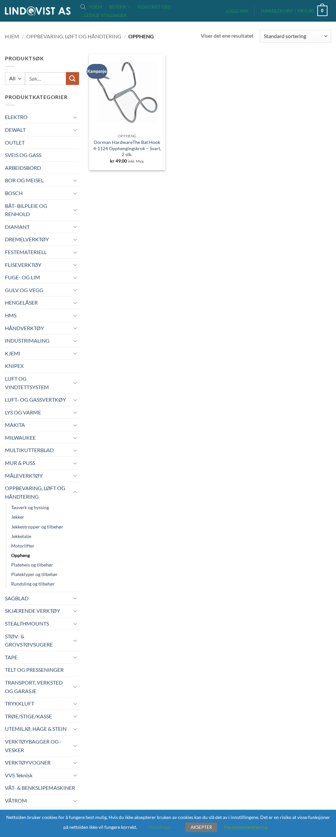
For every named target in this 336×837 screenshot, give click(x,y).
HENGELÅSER (21, 302)
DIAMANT (17, 227)
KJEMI (12, 353)
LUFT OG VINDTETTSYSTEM (27, 382)
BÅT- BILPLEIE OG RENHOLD (26, 210)
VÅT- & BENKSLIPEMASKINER (40, 788)
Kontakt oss (154, 7)
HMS (10, 315)
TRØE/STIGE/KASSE (28, 716)
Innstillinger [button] (160, 827)
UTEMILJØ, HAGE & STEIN (36, 729)
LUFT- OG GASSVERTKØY (35, 399)
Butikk (118, 7)
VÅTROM (16, 800)
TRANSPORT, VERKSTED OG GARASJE (34, 686)
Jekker (17, 517)
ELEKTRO (16, 117)
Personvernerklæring (245, 827)
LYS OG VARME (23, 412)
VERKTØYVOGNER (28, 762)
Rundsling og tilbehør (33, 584)
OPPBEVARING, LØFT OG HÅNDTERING (73, 36)
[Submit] (72, 78)
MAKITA (15, 425)
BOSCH (14, 193)
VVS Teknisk (18, 775)
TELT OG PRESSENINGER (34, 670)
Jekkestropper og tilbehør (37, 526)
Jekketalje (21, 536)
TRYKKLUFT (19, 703)
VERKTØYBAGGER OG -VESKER (33, 745)
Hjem (95, 7)
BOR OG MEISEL (24, 180)
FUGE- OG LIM (22, 277)
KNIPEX (14, 366)
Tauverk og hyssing (30, 507)
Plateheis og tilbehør (32, 565)
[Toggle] (75, 117)
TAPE (11, 657)
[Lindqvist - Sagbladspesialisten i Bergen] (38, 11)
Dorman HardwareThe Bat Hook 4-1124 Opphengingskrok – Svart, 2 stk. (127, 148)
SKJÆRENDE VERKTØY (32, 611)
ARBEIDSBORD (23, 168)
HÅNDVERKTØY (24, 328)
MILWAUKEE (20, 437)
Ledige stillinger (105, 15)
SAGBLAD (17, 598)
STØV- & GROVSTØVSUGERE (29, 640)
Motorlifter (22, 545)
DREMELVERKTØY (27, 239)
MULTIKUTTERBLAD (29, 450)
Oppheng (20, 555)
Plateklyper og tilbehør (34, 574)
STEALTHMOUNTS (27, 623)
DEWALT (15, 130)
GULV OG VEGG (24, 290)
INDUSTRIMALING (27, 340)
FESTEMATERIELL (26, 252)
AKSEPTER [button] (201, 827)
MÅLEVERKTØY (24, 475)
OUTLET (15, 142)
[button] (237, 11)
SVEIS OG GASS (23, 155)
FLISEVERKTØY (23, 265)
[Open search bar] (83, 6)
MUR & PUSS (20, 463)
